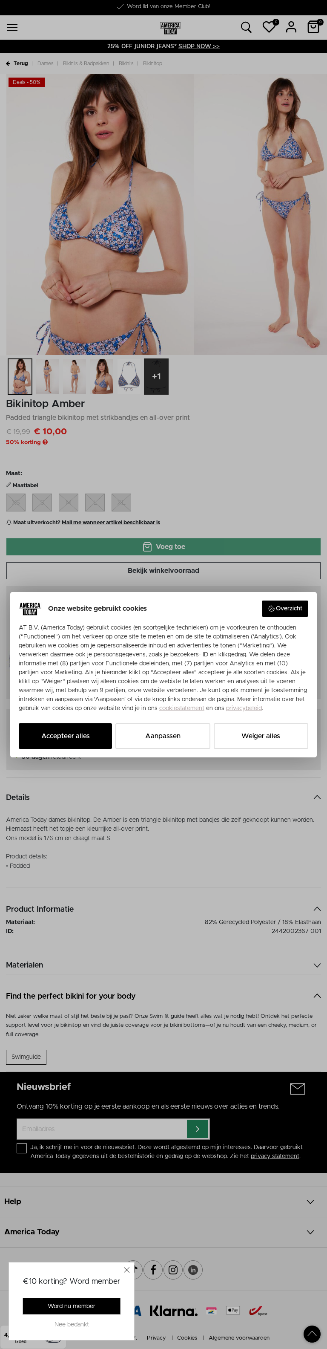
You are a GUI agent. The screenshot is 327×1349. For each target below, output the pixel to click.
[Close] (126, 1269)
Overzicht (289, 609)
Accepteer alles (65, 736)
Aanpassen (163, 736)
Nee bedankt (71, 1325)
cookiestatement (181, 708)
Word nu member (71, 1306)
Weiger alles (260, 736)
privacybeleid (244, 708)
